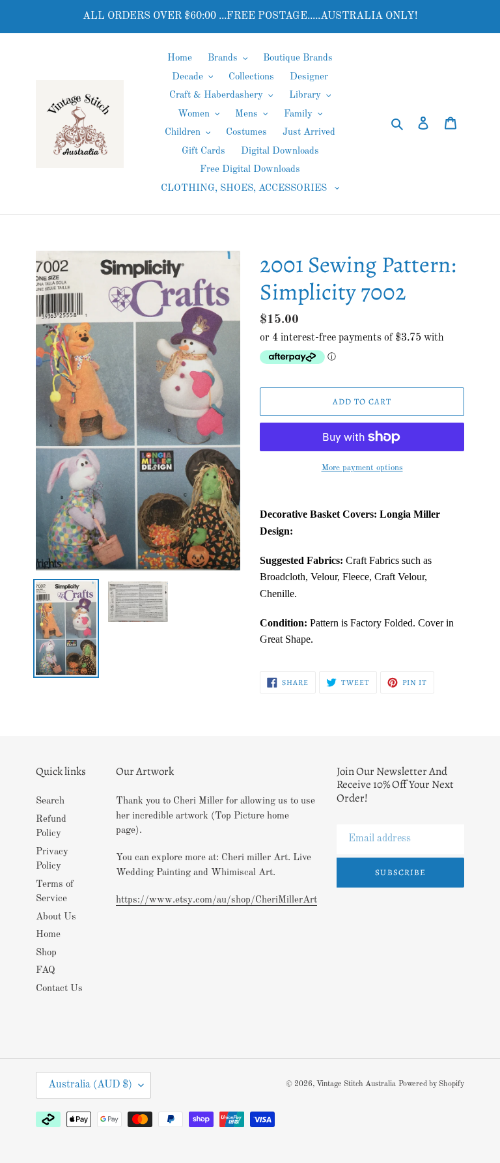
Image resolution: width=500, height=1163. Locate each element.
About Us (56, 917)
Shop (46, 953)
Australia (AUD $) (90, 1085)
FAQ (45, 970)
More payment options (362, 468)
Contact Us (59, 989)
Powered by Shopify (431, 1084)
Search (50, 801)
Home (48, 935)
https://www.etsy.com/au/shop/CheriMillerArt (216, 900)
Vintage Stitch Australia (356, 1084)
